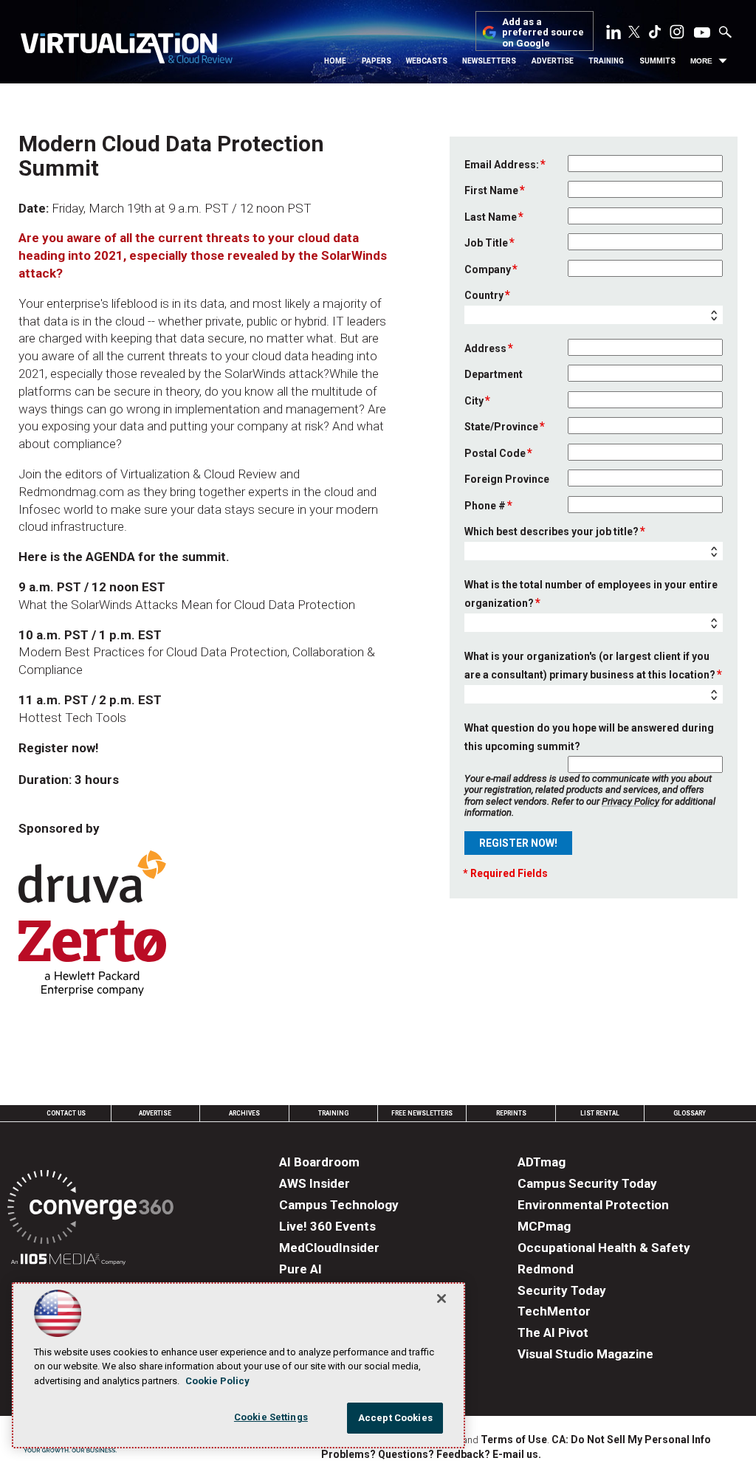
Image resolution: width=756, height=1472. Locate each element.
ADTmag (542, 1162)
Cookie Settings (271, 1417)
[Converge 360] (90, 1209)
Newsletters (489, 61)
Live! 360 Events (327, 1226)
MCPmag (544, 1226)
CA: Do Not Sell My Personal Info (631, 1439)
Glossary (689, 1113)
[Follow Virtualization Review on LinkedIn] (613, 34)
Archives (244, 1113)
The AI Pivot (553, 1332)
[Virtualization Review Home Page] (126, 50)
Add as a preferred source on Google (543, 33)
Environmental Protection (593, 1204)
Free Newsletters (422, 1113)
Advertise (553, 61)
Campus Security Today (587, 1183)
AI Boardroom (319, 1162)
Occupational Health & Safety (604, 1247)
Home (335, 61)
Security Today (562, 1290)
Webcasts (426, 61)
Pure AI (300, 1269)
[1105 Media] (68, 1261)
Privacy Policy (630, 801)
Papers (376, 61)
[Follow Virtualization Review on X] (634, 33)
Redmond (546, 1269)
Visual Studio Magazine (585, 1354)
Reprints (511, 1113)
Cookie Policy (217, 1380)
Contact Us (66, 1113)
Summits (657, 61)
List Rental (599, 1113)
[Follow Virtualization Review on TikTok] (654, 34)
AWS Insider (314, 1183)
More (701, 61)
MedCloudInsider (329, 1247)
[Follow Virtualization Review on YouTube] (702, 33)
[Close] (441, 1298)
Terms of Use (514, 1439)
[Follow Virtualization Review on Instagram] (677, 34)
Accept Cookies (395, 1417)
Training (606, 61)
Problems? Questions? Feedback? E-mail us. (431, 1454)
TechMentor (554, 1311)
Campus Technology (339, 1204)
